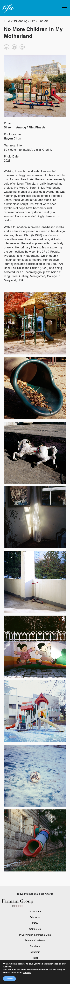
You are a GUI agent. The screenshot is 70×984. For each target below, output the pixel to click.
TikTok (35, 957)
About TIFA (35, 911)
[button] (6, 47)
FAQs (35, 923)
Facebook (35, 946)
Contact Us (35, 928)
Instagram (35, 951)
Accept (9, 978)
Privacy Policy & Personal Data (35, 934)
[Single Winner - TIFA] (7, 8)
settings (27, 972)
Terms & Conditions (35, 940)
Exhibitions (35, 917)
